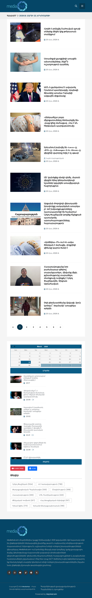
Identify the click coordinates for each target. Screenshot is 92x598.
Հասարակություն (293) (23, 495)
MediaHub (26, 586)
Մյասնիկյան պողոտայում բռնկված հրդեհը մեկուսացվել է (34, 378)
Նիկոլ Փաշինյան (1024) (22, 484)
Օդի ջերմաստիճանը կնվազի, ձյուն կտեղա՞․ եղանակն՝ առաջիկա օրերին (62, 305)
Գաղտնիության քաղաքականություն (58, 586)
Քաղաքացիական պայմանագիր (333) (29, 489)
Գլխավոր (11, 15)
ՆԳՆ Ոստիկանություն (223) (51, 495)
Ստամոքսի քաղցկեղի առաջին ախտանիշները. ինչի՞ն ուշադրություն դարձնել (60, 61)
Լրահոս (46, 371)
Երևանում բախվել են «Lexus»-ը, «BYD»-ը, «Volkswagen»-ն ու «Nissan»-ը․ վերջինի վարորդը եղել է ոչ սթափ (62, 150)
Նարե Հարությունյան (55, 158)
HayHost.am (51, 594)
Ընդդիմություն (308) (61, 489)
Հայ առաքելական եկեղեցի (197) (55, 500)
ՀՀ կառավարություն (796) (50, 484)
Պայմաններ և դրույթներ (52, 589)
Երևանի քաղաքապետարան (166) (48, 506)
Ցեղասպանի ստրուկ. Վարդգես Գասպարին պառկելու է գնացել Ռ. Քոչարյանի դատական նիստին (33, 428)
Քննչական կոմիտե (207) (23, 500)
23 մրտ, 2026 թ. (52, 40)
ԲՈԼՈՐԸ (46, 462)
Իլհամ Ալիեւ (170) (20, 506)
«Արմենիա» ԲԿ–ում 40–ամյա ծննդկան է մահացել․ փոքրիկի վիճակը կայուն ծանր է (60, 245)
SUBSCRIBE (19, 468)
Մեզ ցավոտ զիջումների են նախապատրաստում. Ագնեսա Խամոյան (35, 445)
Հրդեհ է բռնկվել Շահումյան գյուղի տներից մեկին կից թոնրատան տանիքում (62, 31)
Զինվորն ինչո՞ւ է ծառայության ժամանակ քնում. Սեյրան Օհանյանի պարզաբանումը (34, 394)
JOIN (33, 468)
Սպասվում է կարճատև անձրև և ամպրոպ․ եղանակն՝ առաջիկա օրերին (33, 410)
